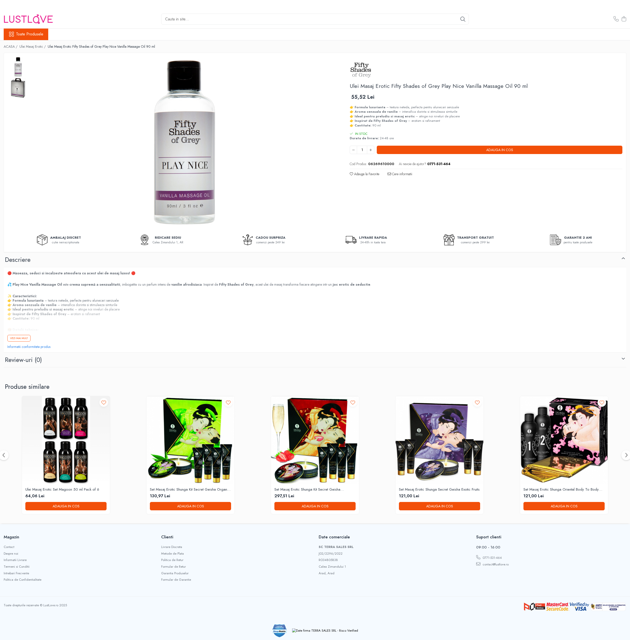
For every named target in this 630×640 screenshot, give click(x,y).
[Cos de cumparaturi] (623, 19)
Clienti (167, 537)
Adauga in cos (499, 149)
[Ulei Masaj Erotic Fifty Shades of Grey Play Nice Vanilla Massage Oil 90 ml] (184, 143)
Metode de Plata (172, 553)
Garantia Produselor (175, 573)
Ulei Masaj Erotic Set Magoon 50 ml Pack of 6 (62, 489)
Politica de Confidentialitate (22, 580)
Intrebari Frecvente (16, 573)
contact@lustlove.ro (495, 564)
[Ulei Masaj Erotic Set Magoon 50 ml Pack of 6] (66, 440)
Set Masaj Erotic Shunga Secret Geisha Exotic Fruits (439, 489)
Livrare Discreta (171, 547)
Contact (9, 547)
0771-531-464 (492, 557)
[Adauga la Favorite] (103, 402)
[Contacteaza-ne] (616, 19)
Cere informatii (401, 174)
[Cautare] (463, 19)
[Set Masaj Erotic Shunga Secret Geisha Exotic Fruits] (439, 440)
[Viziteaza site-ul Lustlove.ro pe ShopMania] (279, 631)
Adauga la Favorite (366, 174)
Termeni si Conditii (17, 566)
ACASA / (11, 46)
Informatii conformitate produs (28, 346)
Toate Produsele (29, 34)
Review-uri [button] (23, 359)
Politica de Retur (172, 560)
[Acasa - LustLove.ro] (28, 19)
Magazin (11, 537)
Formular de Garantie (176, 580)
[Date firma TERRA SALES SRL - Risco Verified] (325, 630)
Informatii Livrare (15, 560)
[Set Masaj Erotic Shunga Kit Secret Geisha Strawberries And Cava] (315, 440)
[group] (184, 143)
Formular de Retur (173, 566)
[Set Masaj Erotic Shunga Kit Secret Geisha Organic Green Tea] (190, 440)
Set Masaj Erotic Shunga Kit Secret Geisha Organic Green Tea (190, 489)
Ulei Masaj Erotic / (33, 46)
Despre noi (11, 553)
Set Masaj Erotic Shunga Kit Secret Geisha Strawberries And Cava (307, 489)
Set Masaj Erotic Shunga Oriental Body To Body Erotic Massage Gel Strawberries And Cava (561, 489)
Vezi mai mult (19, 338)
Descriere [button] (18, 259)
